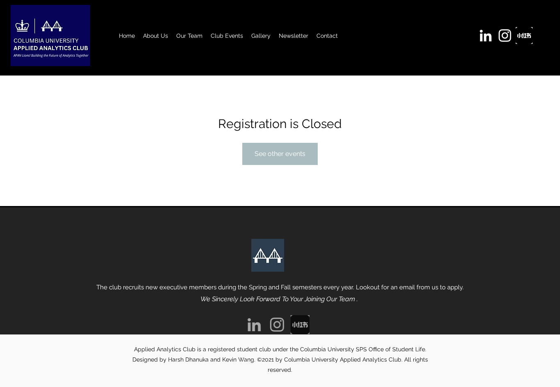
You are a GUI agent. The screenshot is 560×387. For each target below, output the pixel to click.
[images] (524, 35)
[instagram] (504, 35)
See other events (280, 154)
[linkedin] (485, 35)
